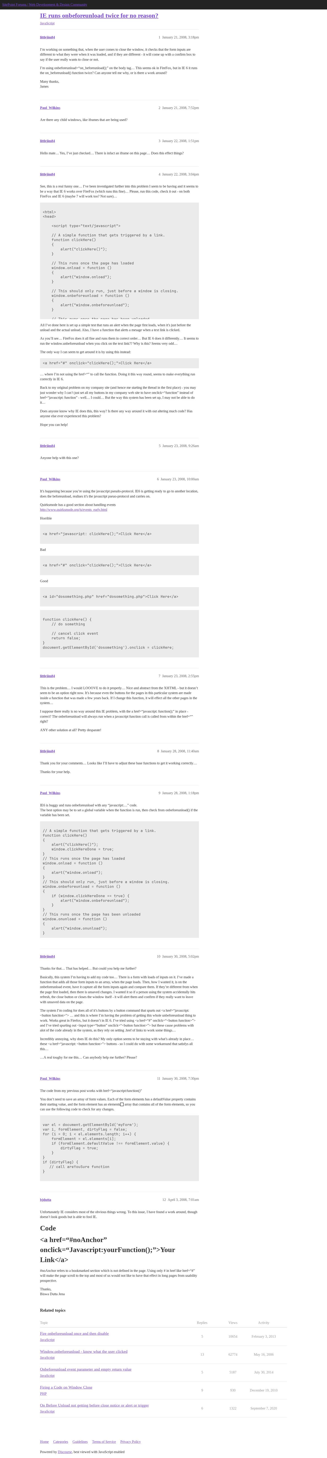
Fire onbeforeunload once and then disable (74, 1333)
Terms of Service (104, 1442)
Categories (60, 1442)
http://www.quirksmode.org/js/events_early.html (73, 510)
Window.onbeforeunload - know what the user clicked (83, 1351)
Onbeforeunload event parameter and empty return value (85, 1369)
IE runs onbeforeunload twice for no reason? (99, 15)
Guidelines (80, 1442)
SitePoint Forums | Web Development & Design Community (44, 4)
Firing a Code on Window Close (66, 1387)
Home (44, 1442)
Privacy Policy (130, 1442)
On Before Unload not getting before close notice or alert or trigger (94, 1405)
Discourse (65, 1452)
